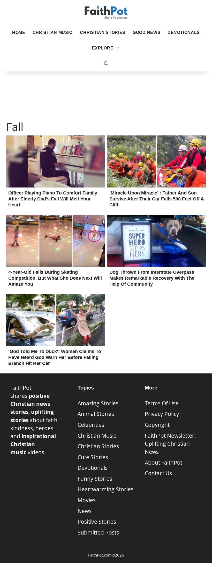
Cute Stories (93, 457)
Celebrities (91, 424)
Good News (146, 32)
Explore (102, 48)
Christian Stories (102, 32)
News (85, 511)
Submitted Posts (98, 532)
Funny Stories (95, 478)
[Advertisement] (106, 88)
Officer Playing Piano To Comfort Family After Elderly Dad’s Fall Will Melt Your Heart (52, 198)
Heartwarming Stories (105, 489)
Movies (87, 500)
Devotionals (184, 32)
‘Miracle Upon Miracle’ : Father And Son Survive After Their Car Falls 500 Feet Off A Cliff (156, 198)
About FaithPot (163, 462)
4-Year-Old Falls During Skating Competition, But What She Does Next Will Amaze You (55, 278)
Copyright (157, 424)
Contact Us (158, 473)
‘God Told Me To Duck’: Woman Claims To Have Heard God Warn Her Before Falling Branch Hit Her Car (54, 357)
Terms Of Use (162, 403)
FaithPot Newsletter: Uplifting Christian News (170, 443)
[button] (106, 63)
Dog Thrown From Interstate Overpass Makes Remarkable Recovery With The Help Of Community (151, 278)
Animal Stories (96, 413)
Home (18, 32)
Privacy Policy (162, 413)
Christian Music (53, 32)
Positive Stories (97, 521)
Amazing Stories (98, 403)
